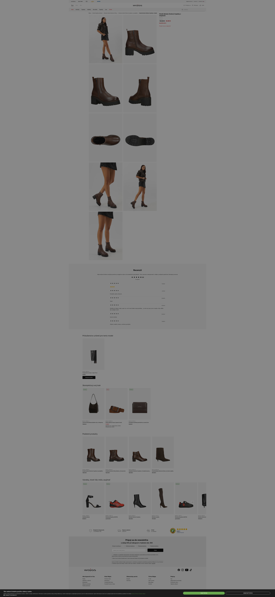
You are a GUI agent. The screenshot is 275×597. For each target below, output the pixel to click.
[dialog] (137, 298)
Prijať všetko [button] (204, 593)
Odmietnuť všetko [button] (248, 593)
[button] (74, 595)
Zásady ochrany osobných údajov (138, 593)
